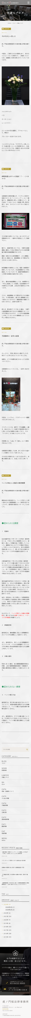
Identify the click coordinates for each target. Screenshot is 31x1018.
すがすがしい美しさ (9, 36)
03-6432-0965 (8, 1010)
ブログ (14, 23)
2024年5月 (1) (10, 907)
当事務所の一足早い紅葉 (10, 336)
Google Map (5, 1008)
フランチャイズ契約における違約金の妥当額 (13, 860)
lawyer (6, 28)
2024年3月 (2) (10, 909)
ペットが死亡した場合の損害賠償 (13, 483)
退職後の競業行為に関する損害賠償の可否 (13, 867)
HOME (9, 23)
